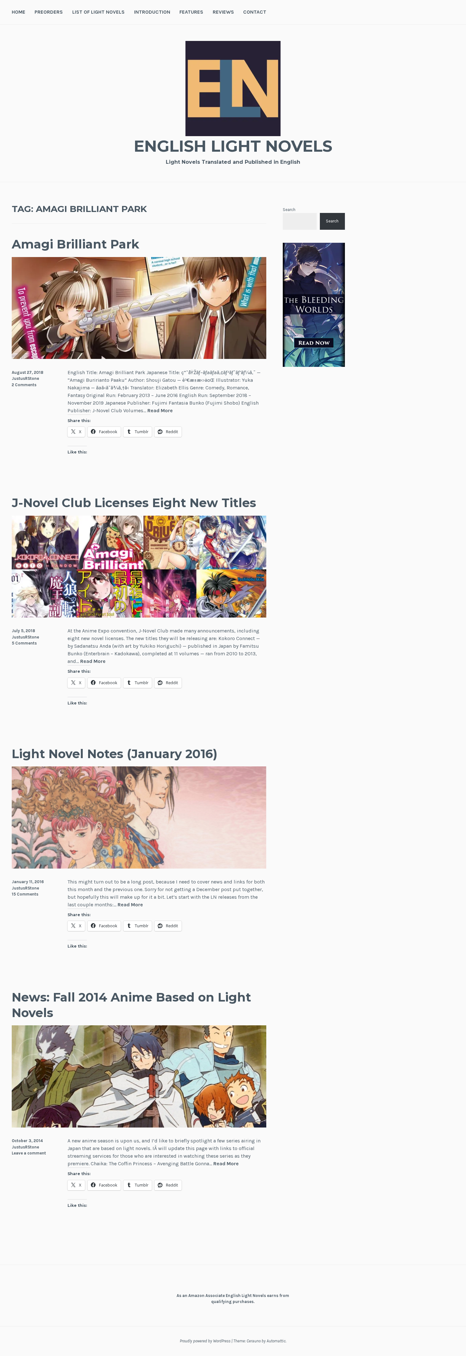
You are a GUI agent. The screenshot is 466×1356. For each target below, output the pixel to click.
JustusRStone (25, 378)
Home (18, 12)
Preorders (49, 12)
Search (289, 209)
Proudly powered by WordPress (205, 1341)
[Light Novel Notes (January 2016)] (139, 867)
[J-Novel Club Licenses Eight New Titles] (139, 616)
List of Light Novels (98, 12)
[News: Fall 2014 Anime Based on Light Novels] (139, 1126)
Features (191, 12)
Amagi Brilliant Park (75, 244)
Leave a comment (29, 1153)
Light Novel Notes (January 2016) (114, 753)
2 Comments (24, 384)
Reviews (223, 12)
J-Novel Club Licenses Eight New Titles (134, 502)
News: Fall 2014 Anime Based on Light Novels (131, 1005)
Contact (254, 12)
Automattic (276, 1341)
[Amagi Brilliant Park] (139, 357)
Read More (160, 410)
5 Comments (24, 643)
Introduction (152, 12)
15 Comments (25, 894)
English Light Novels (233, 146)
